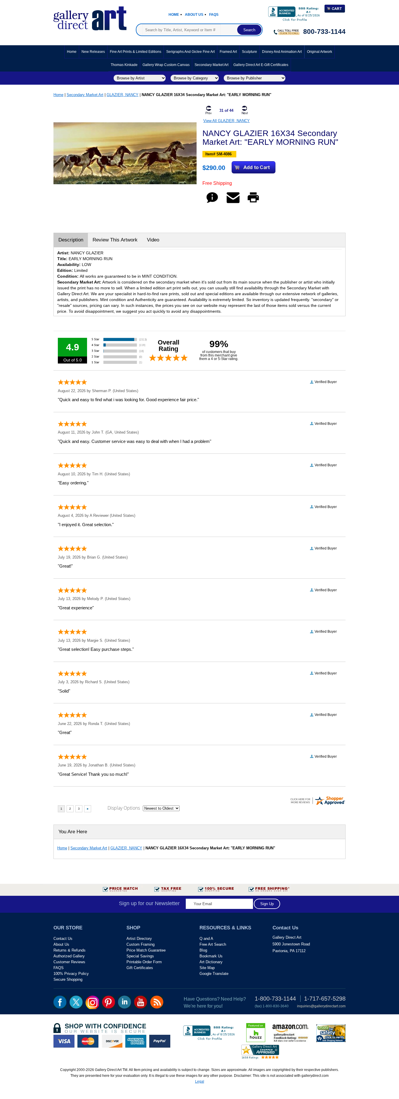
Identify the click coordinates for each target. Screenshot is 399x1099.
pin (108, 1002)
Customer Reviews (69, 962)
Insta (92, 1002)
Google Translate (214, 973)
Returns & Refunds (69, 950)
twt (76, 1002)
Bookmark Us (211, 956)
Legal (199, 1081)
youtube (140, 1002)
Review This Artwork (115, 240)
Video (153, 240)
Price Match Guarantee (146, 950)
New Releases (93, 52)
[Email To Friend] (233, 203)
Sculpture (249, 52)
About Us (194, 15)
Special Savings (140, 956)
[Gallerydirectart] (89, 16)
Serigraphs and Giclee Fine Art (190, 52)
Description (70, 240)
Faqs (213, 15)
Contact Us (62, 938)
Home (174, 15)
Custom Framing (140, 944)
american (135, 1041)
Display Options (123, 808)
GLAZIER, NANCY (122, 95)
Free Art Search (213, 944)
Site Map (207, 968)
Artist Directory (139, 938)
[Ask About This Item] (212, 203)
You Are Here (72, 831)
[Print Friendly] (253, 203)
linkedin (124, 1002)
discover (111, 1041)
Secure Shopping (67, 979)
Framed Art (228, 52)
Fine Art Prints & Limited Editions (135, 52)
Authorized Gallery (69, 956)
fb (60, 1002)
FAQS (58, 968)
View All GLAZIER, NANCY (226, 121)
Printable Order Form (144, 962)
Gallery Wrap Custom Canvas (166, 65)
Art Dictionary (211, 962)
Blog (203, 950)
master (87, 1041)
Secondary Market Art (211, 65)
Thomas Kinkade (124, 65)
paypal (159, 1041)
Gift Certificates (139, 968)
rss (156, 1002)
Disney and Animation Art (282, 52)
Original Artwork (319, 52)
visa (63, 1041)
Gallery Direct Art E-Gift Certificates (260, 65)
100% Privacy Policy (71, 973)
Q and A (206, 938)
